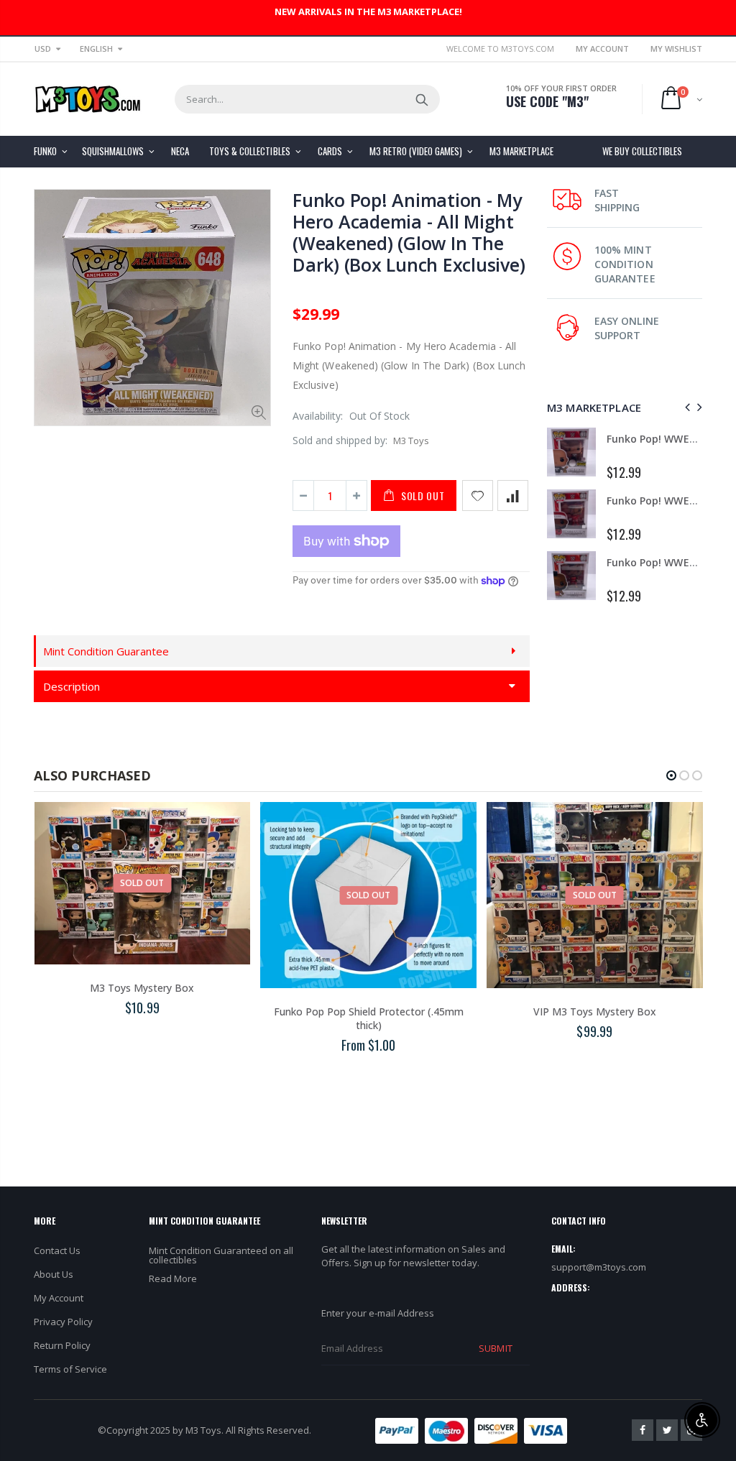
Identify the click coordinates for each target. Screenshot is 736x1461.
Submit (495, 1348)
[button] (671, 775)
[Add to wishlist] (477, 495)
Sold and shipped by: (340, 440)
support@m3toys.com (598, 1266)
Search (421, 99)
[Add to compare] (512, 495)
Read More (173, 1278)
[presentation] (685, 407)
